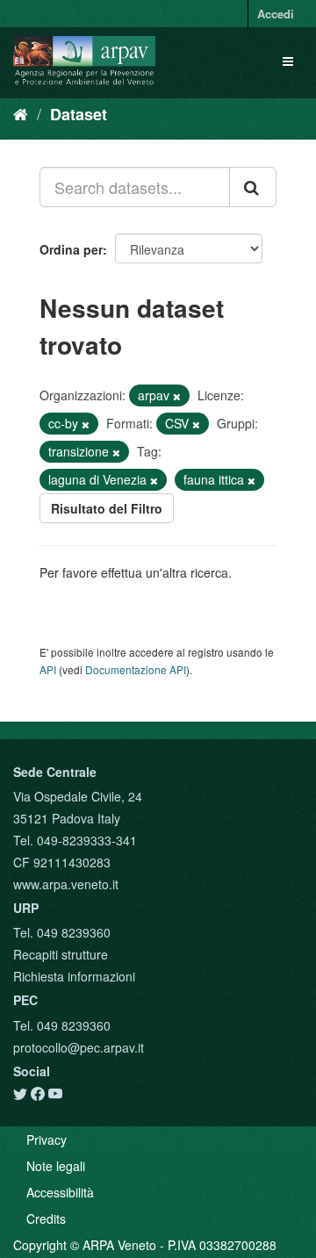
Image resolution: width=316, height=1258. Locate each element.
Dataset (78, 114)
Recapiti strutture (60, 954)
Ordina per (71, 249)
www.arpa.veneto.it (65, 884)
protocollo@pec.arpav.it (78, 1047)
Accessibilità (60, 1192)
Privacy (46, 1139)
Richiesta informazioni (74, 976)
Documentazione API (135, 669)
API (48, 669)
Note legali (55, 1166)
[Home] (20, 113)
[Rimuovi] (177, 396)
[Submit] (252, 187)
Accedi (275, 13)
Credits (46, 1218)
